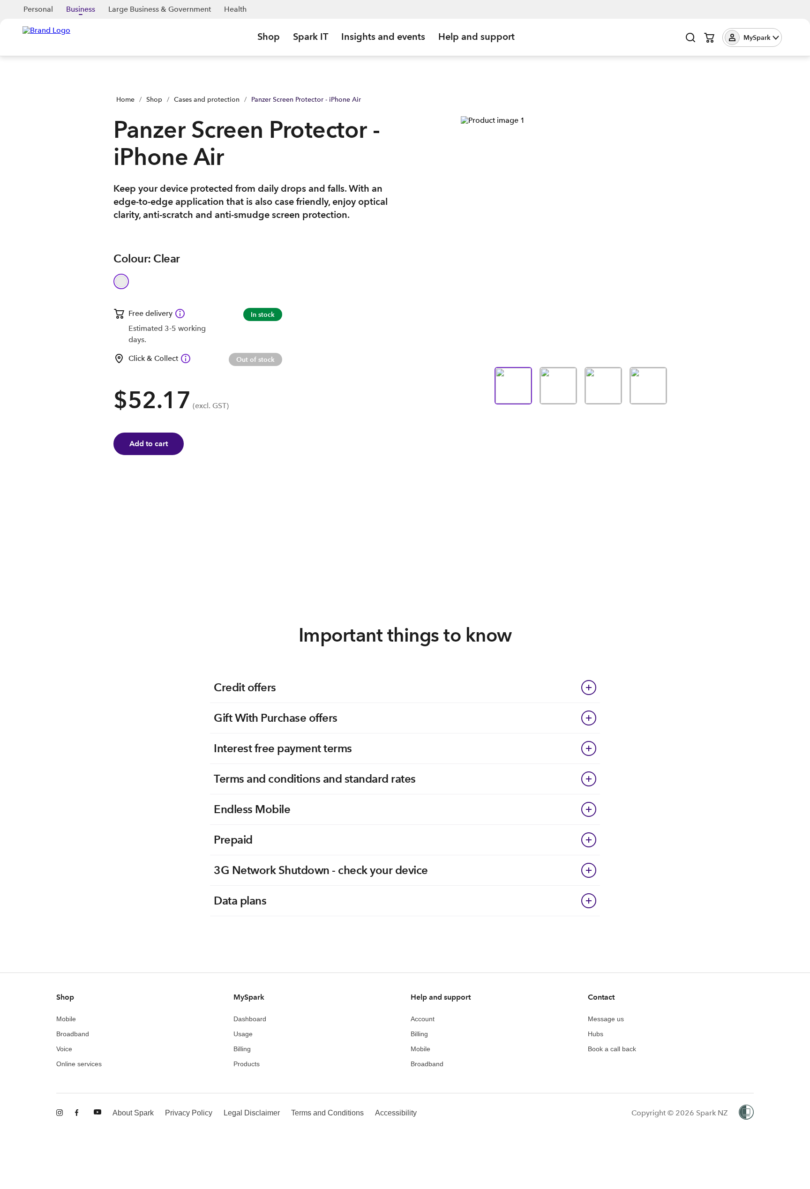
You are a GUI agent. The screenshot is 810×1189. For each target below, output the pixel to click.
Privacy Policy (188, 1113)
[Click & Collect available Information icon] (185, 358)
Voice (64, 1049)
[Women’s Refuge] (746, 1113)
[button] (752, 37)
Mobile (66, 1019)
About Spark (133, 1113)
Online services (79, 1064)
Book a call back (612, 1049)
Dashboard (249, 1019)
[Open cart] (709, 37)
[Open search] (690, 37)
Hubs (595, 1034)
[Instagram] (60, 1113)
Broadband (72, 1034)
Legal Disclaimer (252, 1113)
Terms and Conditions (327, 1113)
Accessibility (396, 1113)
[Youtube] (97, 1113)
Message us (606, 1019)
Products (246, 1064)
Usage (243, 1034)
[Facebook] (78, 1113)
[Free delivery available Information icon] (180, 313)
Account (423, 1019)
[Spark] (46, 36)
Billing (242, 1049)
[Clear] (121, 281)
